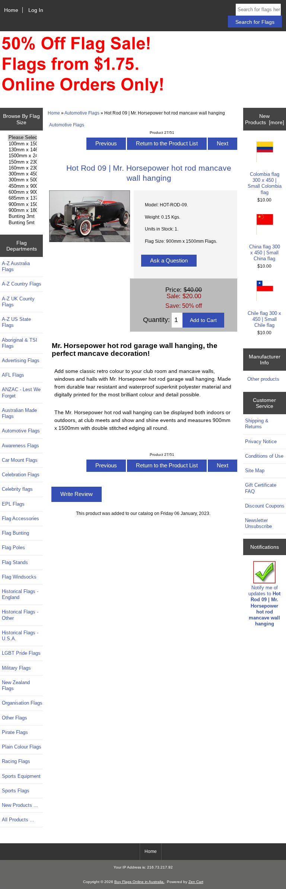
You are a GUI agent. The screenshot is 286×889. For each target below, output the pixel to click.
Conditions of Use (264, 456)
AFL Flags (13, 375)
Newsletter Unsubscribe (258, 523)
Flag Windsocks (19, 577)
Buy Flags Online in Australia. (139, 882)
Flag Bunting (15, 533)
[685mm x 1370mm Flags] (22, 198)
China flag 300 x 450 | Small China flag (264, 252)
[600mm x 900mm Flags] (22, 192)
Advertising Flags (20, 360)
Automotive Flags (81, 112)
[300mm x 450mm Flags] (22, 174)
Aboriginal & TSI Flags (19, 343)
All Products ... (18, 819)
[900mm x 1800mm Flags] (22, 210)
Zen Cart (195, 882)
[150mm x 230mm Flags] (22, 162)
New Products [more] (264, 119)
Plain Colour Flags (21, 747)
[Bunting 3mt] (22, 216)
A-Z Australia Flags (16, 266)
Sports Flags (15, 790)
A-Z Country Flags (21, 284)
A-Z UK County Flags (18, 301)
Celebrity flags (17, 489)
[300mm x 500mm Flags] (22, 180)
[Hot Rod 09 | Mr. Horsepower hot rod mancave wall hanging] (89, 240)
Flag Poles (13, 547)
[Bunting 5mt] (22, 223)
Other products (263, 379)
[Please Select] (22, 138)
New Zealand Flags (16, 685)
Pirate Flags (15, 732)
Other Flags (14, 718)
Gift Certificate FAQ (260, 488)
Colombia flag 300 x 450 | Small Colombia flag (265, 183)
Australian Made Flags (19, 413)
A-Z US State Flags (16, 322)
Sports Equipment (21, 776)
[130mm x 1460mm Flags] (22, 150)
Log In (35, 10)
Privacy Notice (261, 441)
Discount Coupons (265, 506)
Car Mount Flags (20, 460)
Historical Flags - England (20, 594)
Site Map (254, 470)
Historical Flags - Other (20, 615)
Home (11, 10)
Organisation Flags (22, 703)
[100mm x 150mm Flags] (22, 144)
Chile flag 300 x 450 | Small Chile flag (264, 319)
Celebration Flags (20, 474)
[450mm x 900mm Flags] (22, 186)
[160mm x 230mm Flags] (22, 168)
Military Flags (16, 668)
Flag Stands (15, 562)
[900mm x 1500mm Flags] (22, 204)
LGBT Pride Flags (21, 653)
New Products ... (20, 805)
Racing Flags (16, 761)
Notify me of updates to (264, 606)
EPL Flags (13, 504)
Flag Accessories (20, 518)
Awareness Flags (20, 445)
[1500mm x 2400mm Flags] (22, 156)
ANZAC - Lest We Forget (21, 392)
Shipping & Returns (256, 423)
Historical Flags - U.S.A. (20, 635)
